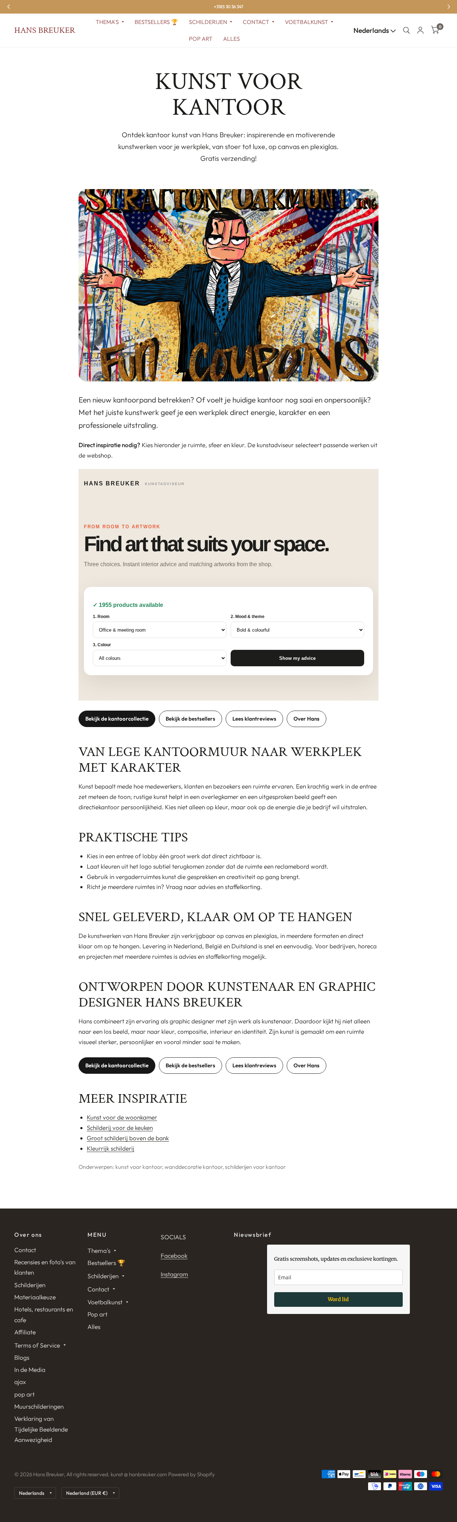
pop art (24, 1394)
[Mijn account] (420, 30)
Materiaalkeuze (35, 1297)
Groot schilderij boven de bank (128, 1138)
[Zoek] (406, 30)
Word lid (338, 1299)
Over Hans (306, 718)
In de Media (29, 1369)
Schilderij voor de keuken (120, 1127)
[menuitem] (109, 22)
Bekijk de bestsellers (190, 718)
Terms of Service (37, 1345)
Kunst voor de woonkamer (122, 1117)
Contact (256, 21)
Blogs (21, 1357)
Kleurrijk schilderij (110, 1148)
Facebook (174, 1255)
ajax (20, 1381)
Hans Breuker (44, 30)
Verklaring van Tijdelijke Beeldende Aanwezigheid (41, 1429)
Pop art (200, 38)
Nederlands (371, 30)
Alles (231, 38)
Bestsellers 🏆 (156, 21)
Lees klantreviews (254, 718)
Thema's (107, 21)
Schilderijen (208, 21)
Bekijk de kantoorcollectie (117, 718)
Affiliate (25, 1332)
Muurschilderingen (39, 1406)
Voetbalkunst (306, 21)
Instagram (174, 1274)
